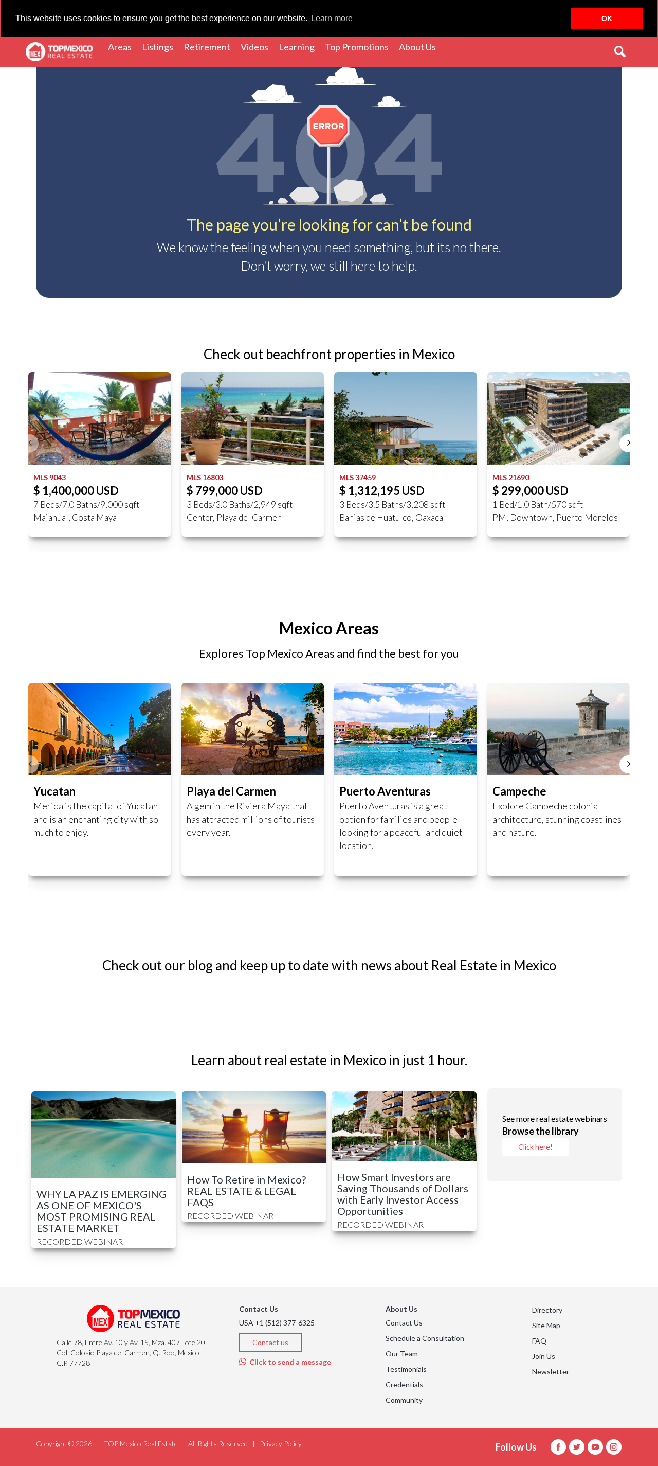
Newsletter (550, 1371)
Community (404, 1400)
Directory (547, 1309)
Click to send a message (288, 1361)
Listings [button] (160, 46)
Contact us (270, 1342)
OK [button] (606, 18)
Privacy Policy (281, 1443)
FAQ (539, 1340)
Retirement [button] (209, 46)
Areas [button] (122, 46)
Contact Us (404, 1322)
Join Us (543, 1356)
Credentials (404, 1384)
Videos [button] (257, 46)
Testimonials (406, 1369)
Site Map (546, 1325)
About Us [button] (420, 46)
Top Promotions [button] (359, 46)
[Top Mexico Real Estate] (59, 52)
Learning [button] (299, 46)
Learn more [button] (332, 18)
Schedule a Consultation (425, 1338)
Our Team (402, 1353)
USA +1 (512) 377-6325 (277, 1322)
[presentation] (30, 443)
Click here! (535, 1146)
